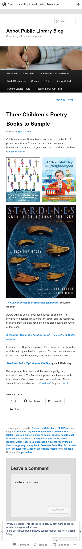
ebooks (56, 435)
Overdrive (44, 383)
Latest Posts (29, 73)
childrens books (42, 435)
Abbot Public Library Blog (35, 30)
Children (36, 428)
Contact (35, 81)
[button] (23, 179)
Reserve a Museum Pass (49, 88)
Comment (58, 509)
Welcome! (12, 73)
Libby (37, 438)
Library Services (50, 438)
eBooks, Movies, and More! (55, 73)
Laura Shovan (25, 438)
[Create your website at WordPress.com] (41, 4)
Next (72, 99)
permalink (26, 452)
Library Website (64, 81)
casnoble (68, 448)
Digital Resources (16, 81)
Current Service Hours (18, 88)
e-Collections (49, 428)
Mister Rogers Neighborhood (31, 441)
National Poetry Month (60, 441)
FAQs (47, 81)
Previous (59, 99)
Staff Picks (63, 428)
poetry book (33, 445)
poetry (21, 445)
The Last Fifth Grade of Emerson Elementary (36, 448)
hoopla (65, 383)
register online (17, 151)
